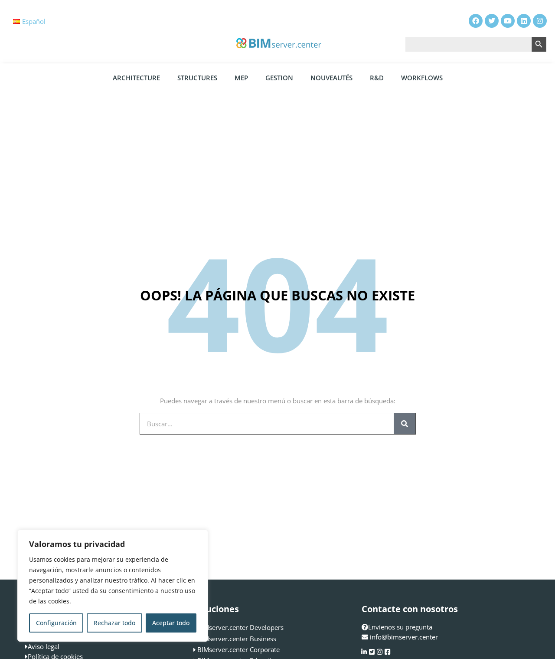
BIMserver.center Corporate (238, 649)
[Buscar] (404, 423)
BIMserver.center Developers (240, 627)
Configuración (56, 623)
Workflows (422, 77)
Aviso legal (43, 646)
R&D (377, 77)
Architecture (136, 77)
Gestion (279, 77)
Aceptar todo (170, 623)
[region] (112, 586)
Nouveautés (331, 77)
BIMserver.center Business (236, 638)
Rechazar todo (114, 623)
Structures (197, 77)
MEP (241, 77)
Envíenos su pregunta (400, 627)
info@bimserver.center (404, 637)
